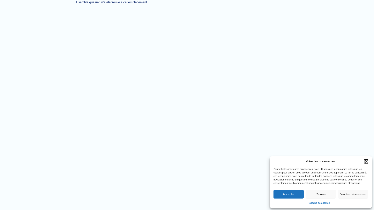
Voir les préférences (353, 194)
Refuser (321, 194)
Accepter (288, 194)
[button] (366, 161)
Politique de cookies (319, 203)
